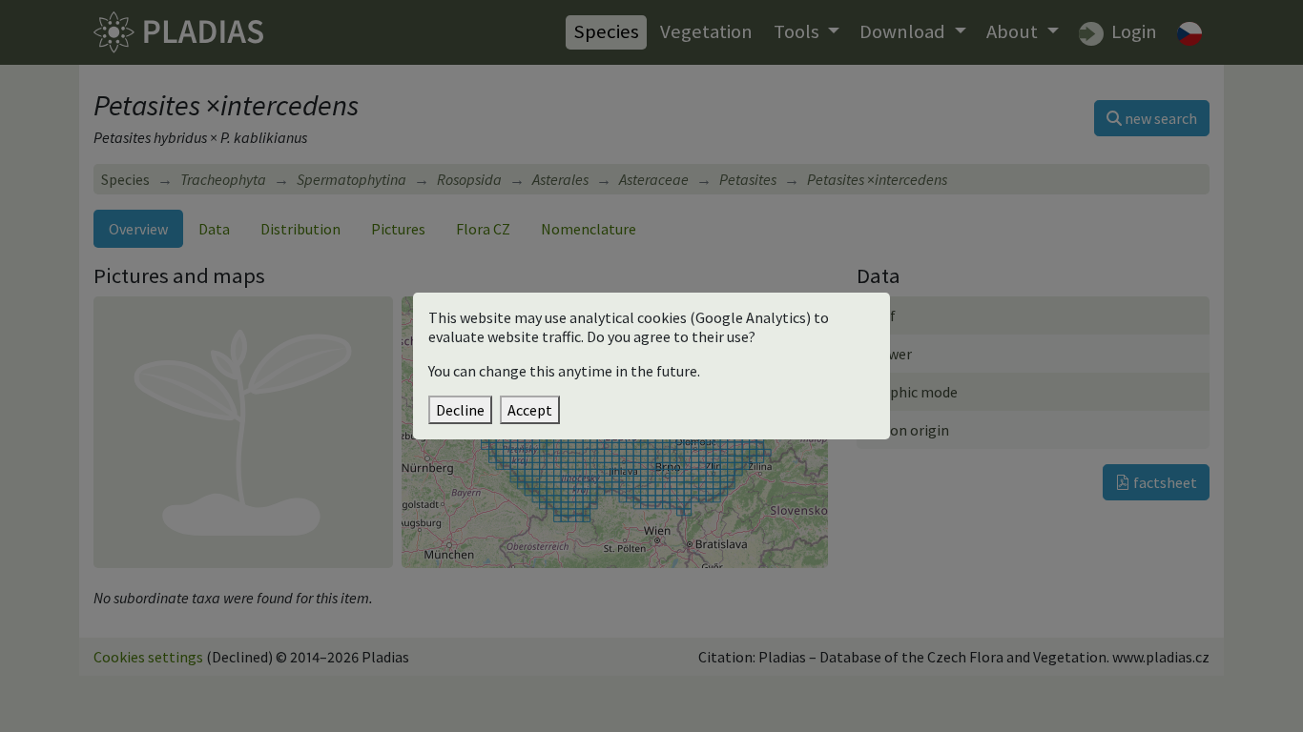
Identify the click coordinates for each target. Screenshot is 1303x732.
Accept (529, 409)
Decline (460, 409)
